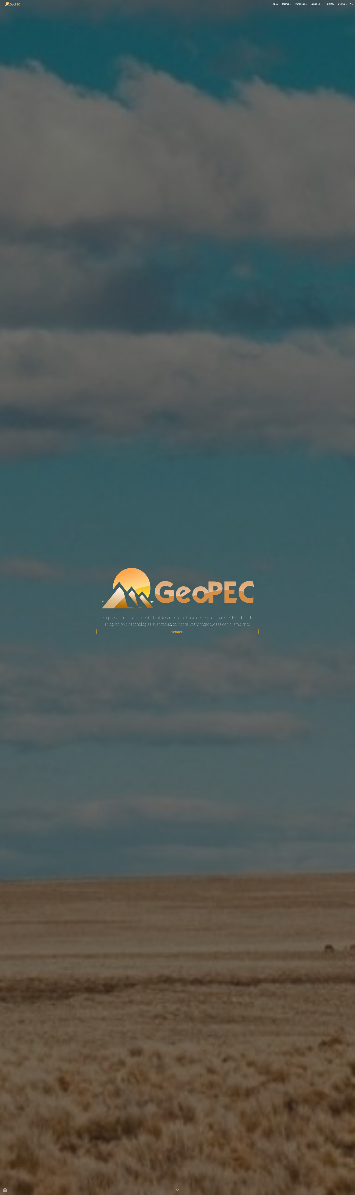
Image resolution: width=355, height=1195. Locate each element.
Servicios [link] (315, 4)
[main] (177, 620)
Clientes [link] (330, 4)
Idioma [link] (285, 4)
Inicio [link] (276, 4)
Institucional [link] (301, 4)
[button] (351, 4)
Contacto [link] (342, 4)
